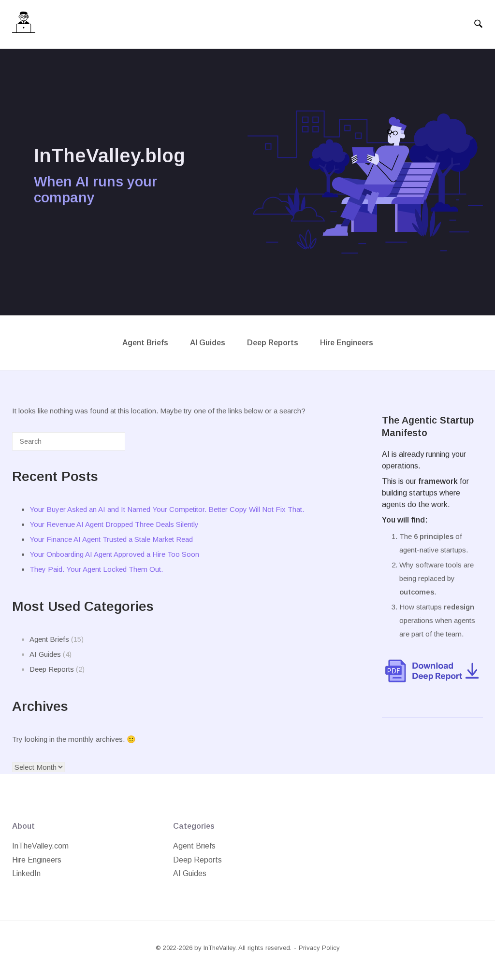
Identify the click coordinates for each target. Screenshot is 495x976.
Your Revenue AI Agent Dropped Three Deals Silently (114, 524)
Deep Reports (272, 343)
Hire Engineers (346, 343)
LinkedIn (26, 873)
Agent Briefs (145, 343)
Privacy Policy (319, 947)
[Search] (103, 445)
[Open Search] (478, 24)
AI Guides (207, 343)
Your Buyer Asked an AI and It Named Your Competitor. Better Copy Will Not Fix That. (166, 509)
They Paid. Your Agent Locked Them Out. (96, 569)
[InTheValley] (23, 24)
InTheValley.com (40, 846)
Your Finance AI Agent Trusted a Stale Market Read (111, 539)
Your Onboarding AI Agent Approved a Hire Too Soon (114, 554)
